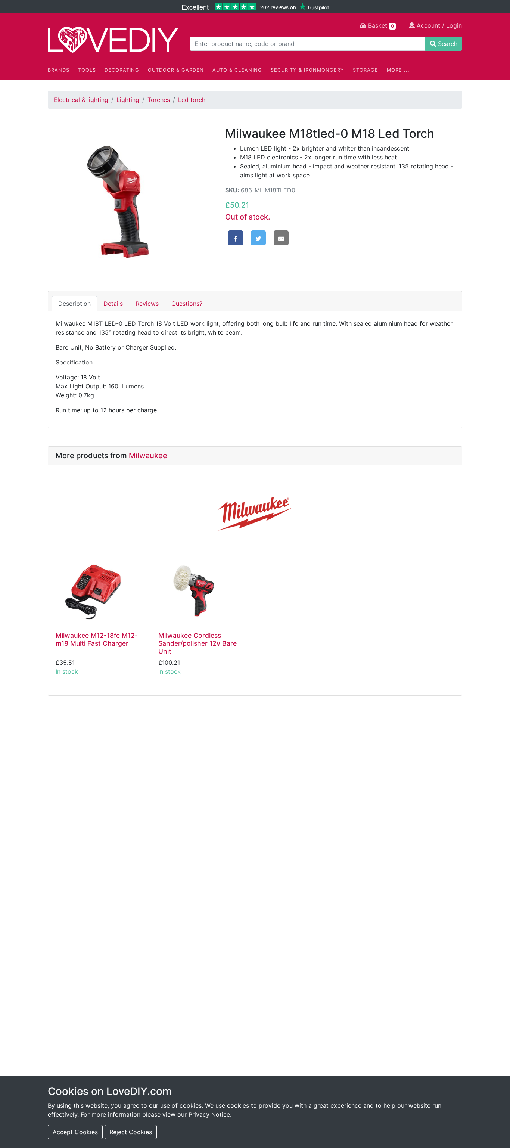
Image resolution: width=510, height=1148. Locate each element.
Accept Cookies (75, 1132)
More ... (398, 70)
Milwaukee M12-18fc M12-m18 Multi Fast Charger (97, 639)
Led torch (191, 99)
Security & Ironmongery (307, 70)
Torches (158, 99)
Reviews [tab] (147, 303)
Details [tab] (113, 303)
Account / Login (438, 25)
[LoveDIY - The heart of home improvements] (113, 40)
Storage (365, 70)
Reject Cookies (130, 1132)
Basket (380, 25)
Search (446, 43)
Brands (58, 70)
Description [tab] (74, 303)
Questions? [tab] (186, 303)
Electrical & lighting (81, 99)
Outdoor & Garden (176, 70)
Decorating (122, 70)
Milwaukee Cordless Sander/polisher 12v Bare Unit (197, 643)
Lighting (127, 99)
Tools (87, 70)
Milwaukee (148, 455)
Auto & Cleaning (237, 70)
